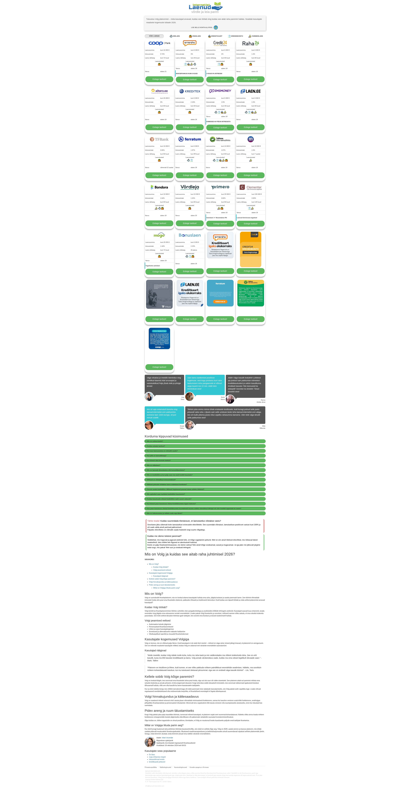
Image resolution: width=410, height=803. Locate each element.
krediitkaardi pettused (157, 762)
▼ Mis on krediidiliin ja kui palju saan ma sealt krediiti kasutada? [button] (169, 475)
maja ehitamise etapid (157, 757)
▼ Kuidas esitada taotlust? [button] (155, 446)
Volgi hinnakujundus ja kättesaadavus (163, 582)
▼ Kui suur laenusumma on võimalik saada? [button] (161, 451)
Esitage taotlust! (159, 79)
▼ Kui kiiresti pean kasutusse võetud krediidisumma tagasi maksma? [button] (170, 504)
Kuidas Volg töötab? (160, 567)
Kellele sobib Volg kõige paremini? (162, 579)
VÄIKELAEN (196, 36)
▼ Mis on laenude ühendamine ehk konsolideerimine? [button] (165, 470)
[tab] (205, 441)
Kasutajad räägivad (160, 576)
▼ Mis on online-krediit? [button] (154, 441)
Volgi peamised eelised (162, 570)
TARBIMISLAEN (257, 36)
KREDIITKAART (216, 36)
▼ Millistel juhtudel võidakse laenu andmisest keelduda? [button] (166, 484)
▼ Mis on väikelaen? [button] (152, 465)
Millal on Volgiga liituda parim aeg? (166, 588)
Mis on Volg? (154, 564)
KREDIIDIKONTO (237, 36)
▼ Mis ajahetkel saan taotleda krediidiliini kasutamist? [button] (165, 494)
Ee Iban (152, 755)
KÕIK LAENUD (154, 36)
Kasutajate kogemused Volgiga (161, 573)
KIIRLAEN (176, 36)
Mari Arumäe (167, 738)
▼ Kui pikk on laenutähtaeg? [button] (155, 456)
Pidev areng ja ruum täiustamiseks (162, 585)
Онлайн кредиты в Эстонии (199, 767)
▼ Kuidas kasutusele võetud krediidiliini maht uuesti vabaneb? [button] (168, 499)
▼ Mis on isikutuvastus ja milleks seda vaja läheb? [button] (163, 513)
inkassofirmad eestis (156, 759)
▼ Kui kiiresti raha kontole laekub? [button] (158, 460)
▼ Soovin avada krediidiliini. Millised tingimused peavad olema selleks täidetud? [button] (174, 489)
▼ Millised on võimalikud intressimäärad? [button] (160, 480)
